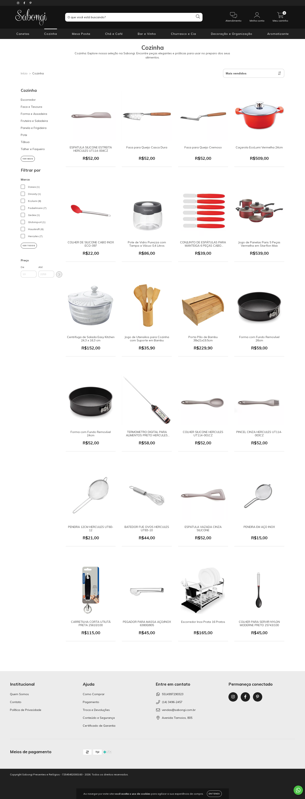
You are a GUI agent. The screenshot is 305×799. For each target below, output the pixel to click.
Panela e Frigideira (33, 128)
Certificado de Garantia (99, 725)
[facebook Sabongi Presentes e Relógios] (25, 3)
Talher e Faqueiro (33, 149)
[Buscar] (198, 16)
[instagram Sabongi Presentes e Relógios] (18, 3)
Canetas (22, 34)
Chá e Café (114, 34)
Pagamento (91, 702)
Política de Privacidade (25, 710)
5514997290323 (172, 694)
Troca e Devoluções (96, 710)
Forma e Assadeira (34, 114)
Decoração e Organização (231, 34)
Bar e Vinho (147, 34)
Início (24, 73)
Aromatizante (278, 34)
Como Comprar (94, 694)
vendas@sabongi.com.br (179, 710)
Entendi (214, 793)
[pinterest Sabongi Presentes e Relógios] (30, 3)
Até (40, 267)
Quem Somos (19, 694)
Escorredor (28, 100)
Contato (15, 702)
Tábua (25, 142)
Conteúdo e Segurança (99, 718)
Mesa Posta (81, 34)
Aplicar (59, 274)
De (22, 267)
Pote (24, 135)
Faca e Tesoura (31, 107)
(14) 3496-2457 (172, 702)
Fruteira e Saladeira (34, 121)
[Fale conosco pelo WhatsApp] (298, 790)
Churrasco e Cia (183, 34)
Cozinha (50, 34)
